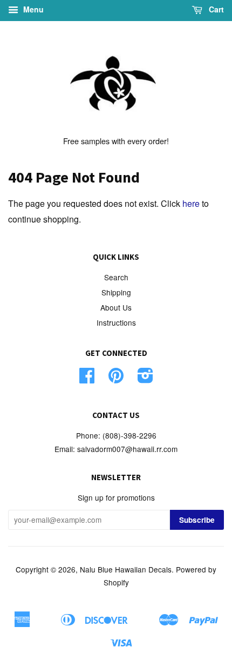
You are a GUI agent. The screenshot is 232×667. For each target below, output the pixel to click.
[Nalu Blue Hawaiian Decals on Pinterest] (116, 378)
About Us (116, 307)
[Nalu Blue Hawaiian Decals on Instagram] (145, 378)
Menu (32, 9)
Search (116, 277)
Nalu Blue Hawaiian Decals (126, 569)
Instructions (116, 322)
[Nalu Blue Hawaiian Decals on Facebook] (87, 378)
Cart (215, 9)
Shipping (116, 292)
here (191, 203)
